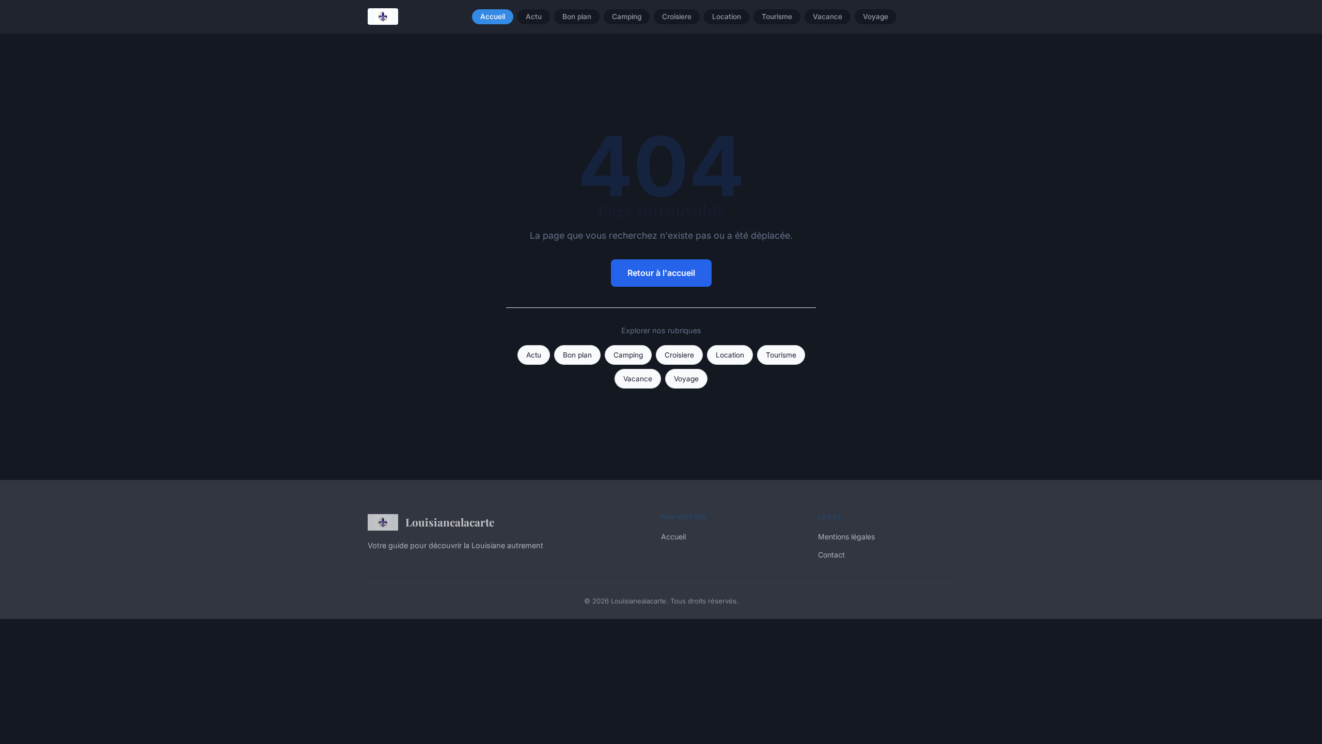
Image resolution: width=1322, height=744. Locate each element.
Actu (534, 16)
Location (726, 16)
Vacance (827, 16)
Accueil (492, 16)
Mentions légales (846, 536)
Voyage (875, 16)
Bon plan (576, 16)
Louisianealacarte (449, 522)
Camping (626, 16)
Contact (831, 554)
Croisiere (676, 16)
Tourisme (777, 16)
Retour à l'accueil (661, 273)
